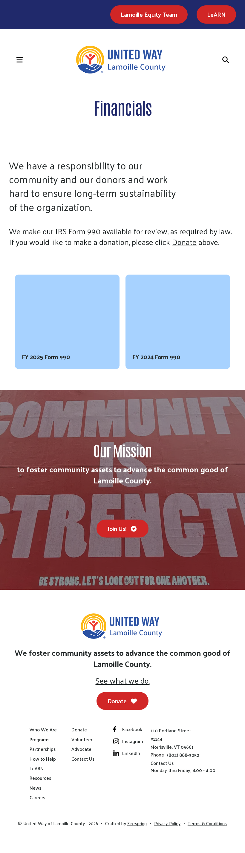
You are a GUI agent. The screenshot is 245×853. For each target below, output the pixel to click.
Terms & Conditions (207, 823)
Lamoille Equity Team (149, 14)
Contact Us (82, 759)
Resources (40, 778)
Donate (184, 242)
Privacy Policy (167, 823)
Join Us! (118, 528)
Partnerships (43, 749)
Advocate (81, 749)
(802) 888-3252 (183, 755)
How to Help (43, 759)
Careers (37, 797)
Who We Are (43, 729)
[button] (13, 60)
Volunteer (81, 739)
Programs (39, 739)
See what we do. (123, 680)
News (35, 788)
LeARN (216, 14)
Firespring (137, 823)
